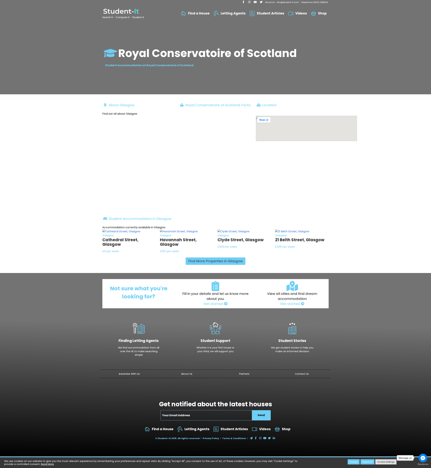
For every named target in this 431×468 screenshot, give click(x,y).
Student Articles (270, 13)
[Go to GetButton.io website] (423, 464)
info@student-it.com (288, 2)
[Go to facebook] (423, 458)
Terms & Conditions (234, 438)
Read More (47, 464)
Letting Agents (233, 13)
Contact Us (302, 374)
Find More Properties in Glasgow (215, 261)
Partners (244, 374)
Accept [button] (354, 461)
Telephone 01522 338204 (314, 2)
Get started (213, 303)
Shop (322, 13)
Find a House (199, 13)
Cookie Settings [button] (385, 461)
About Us (270, 2)
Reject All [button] (367, 461)
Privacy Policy (211, 438)
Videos (301, 13)
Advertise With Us (129, 374)
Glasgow (108, 235)
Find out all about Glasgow (119, 114)
